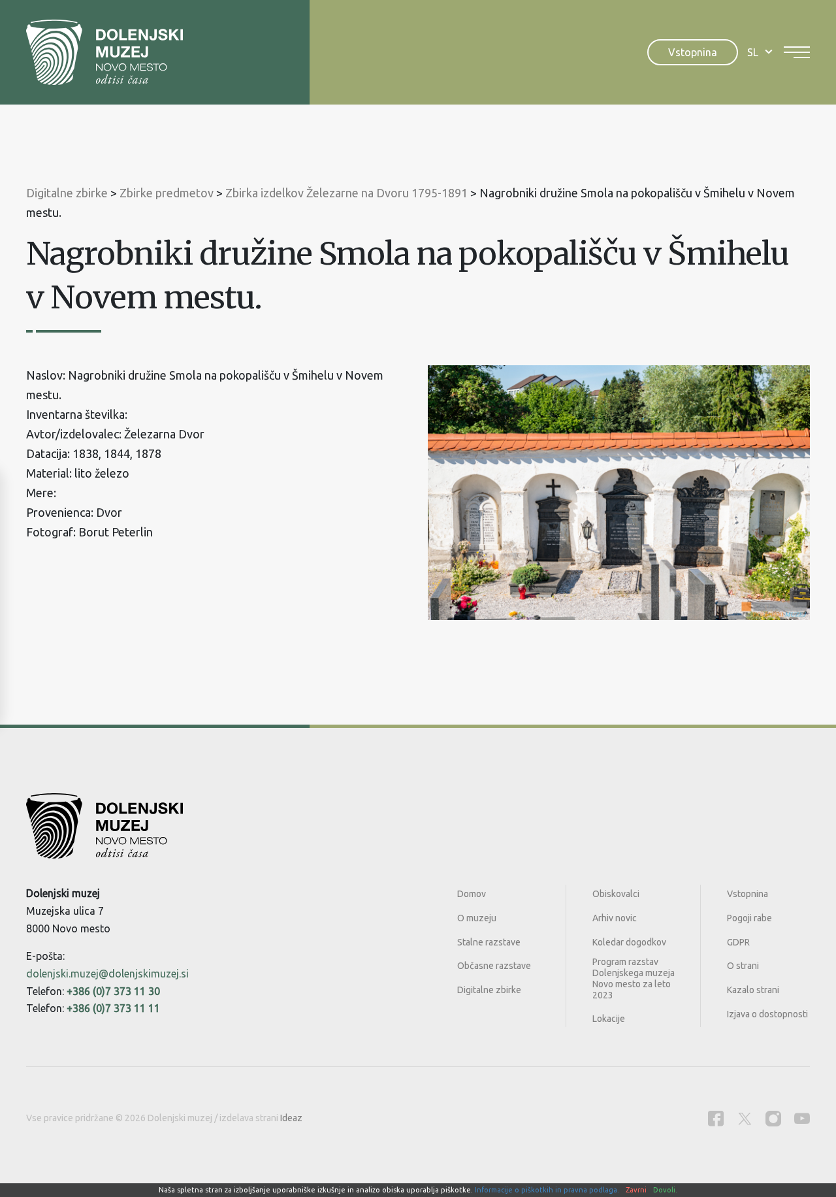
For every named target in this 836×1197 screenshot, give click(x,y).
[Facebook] (716, 1118)
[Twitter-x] (744, 1118)
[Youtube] (802, 1118)
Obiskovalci (615, 894)
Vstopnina (692, 52)
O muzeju (476, 918)
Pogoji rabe (749, 918)
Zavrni (636, 1190)
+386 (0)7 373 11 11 (113, 1008)
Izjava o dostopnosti (767, 1014)
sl (752, 52)
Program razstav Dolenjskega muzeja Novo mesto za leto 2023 (633, 978)
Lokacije (608, 1018)
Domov (471, 894)
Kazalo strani (753, 990)
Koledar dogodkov (629, 942)
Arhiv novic (614, 918)
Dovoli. (665, 1190)
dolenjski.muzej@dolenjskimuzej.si (107, 973)
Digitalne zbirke (489, 990)
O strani (743, 965)
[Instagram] (773, 1118)
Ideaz (291, 1118)
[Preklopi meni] (797, 52)
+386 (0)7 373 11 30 (113, 991)
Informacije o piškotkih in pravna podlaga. (547, 1190)
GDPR (738, 942)
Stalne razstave (489, 942)
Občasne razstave (494, 965)
